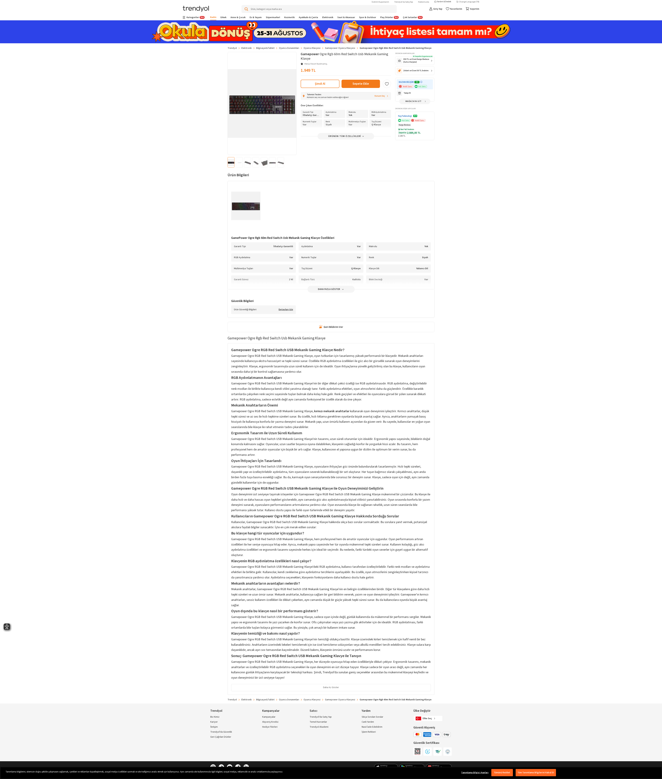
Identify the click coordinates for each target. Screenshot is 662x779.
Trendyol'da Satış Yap (403, 2)
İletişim (214, 727)
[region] (331, 773)
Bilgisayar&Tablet (265, 48)
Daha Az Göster (331, 687)
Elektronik (246, 48)
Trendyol (232, 48)
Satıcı (313, 711)
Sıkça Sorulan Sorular (372, 717)
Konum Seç (380, 96)
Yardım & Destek (444, 2)
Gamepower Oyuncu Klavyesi (340, 48)
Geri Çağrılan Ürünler (220, 737)
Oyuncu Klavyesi (312, 48)
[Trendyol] (196, 9)
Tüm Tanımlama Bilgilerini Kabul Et (536, 772)
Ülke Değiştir (421, 711)
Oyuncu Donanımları (289, 48)
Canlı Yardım (368, 722)
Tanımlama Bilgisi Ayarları (474, 772)
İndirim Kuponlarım (380, 2)
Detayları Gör (286, 309)
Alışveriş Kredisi (270, 722)
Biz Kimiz (214, 717)
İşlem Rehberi (369, 732)
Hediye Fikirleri (270, 727)
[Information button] (421, 82)
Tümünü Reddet (502, 772)
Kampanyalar (268, 717)
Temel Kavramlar (318, 722)
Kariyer (214, 722)
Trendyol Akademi (319, 727)
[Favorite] (387, 84)
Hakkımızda (423, 2)
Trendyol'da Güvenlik (221, 732)
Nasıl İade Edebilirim (372, 727)
